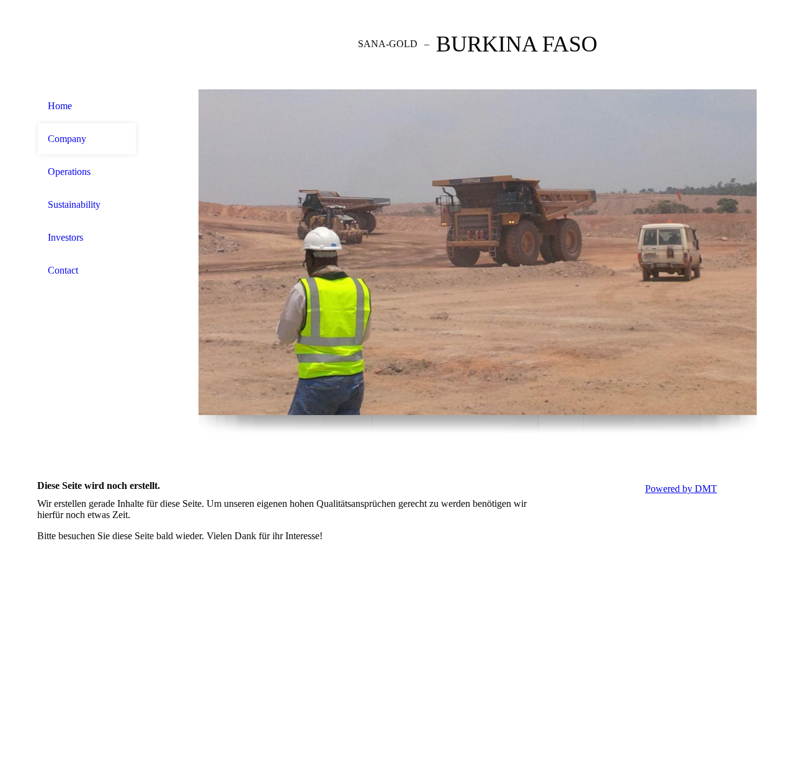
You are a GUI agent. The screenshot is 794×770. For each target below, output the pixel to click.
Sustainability (74, 204)
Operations (69, 171)
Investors (65, 237)
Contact (63, 270)
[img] (86, 45)
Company (67, 138)
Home (60, 106)
